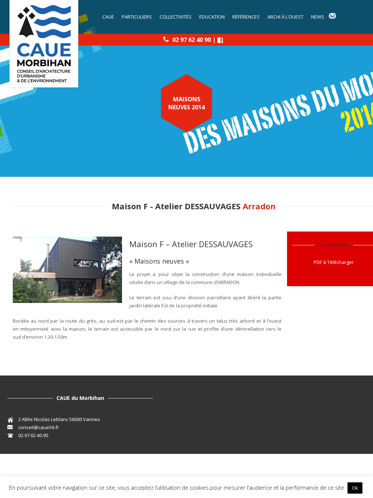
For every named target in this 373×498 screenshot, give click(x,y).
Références (246, 16)
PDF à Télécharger (334, 262)
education (212, 16)
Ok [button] (355, 488)
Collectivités (176, 16)
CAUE (108, 16)
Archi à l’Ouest (285, 16)
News (317, 16)
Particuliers (137, 16)
